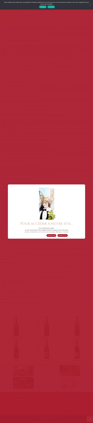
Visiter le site (51, 235)
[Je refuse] (90, 4)
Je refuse (51, 7)
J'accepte (43, 7)
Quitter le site (62, 235)
